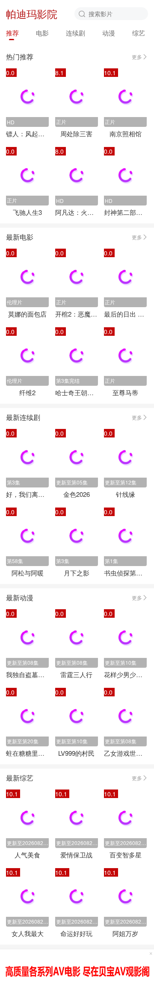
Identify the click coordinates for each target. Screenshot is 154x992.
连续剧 (75, 32)
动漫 (108, 32)
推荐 (12, 32)
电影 (42, 32)
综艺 (138, 32)
